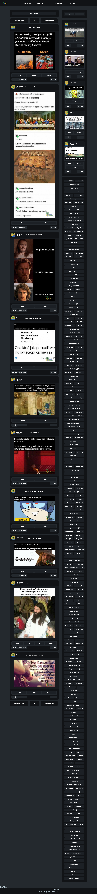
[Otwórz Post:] (34, 415)
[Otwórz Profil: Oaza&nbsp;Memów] (13, 27)
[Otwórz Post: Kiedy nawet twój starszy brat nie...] (34, 637)
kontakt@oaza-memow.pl (52, 891)
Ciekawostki (67, 3)
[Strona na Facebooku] (94, 890)
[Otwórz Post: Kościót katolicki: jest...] (34, 473)
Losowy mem (76, 3)
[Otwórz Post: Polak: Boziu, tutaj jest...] (34, 69)
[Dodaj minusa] (15, 79)
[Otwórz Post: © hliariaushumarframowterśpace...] (34, 217)
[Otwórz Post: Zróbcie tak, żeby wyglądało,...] (74, 36)
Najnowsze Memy (39, 3)
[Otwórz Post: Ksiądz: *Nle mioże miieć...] (34, 565)
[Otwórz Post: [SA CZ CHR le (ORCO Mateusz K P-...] (34, 362)
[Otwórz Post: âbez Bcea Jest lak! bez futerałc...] (34, 687)
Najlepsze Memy (28, 3)
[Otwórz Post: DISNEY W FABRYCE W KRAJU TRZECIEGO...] (74, 128)
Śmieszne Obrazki (57, 3)
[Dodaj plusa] (14, 79)
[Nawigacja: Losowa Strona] (34, 20)
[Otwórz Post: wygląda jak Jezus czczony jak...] (34, 300)
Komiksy (48, 3)
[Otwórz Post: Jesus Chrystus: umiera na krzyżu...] (34, 520)
